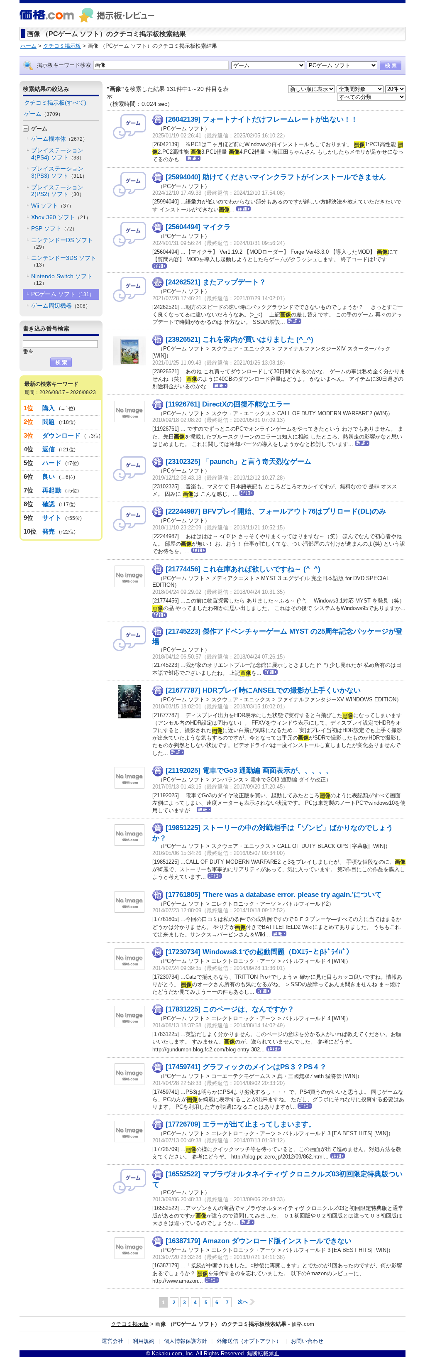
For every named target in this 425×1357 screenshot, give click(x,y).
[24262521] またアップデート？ (216, 282)
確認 (48, 503)
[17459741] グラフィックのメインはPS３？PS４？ (246, 1067)
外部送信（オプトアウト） (249, 1341)
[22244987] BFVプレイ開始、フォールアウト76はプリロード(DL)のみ (276, 511)
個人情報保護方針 (185, 1341)
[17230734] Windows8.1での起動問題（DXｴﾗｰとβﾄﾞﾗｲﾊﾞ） (259, 952)
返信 (48, 449)
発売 (48, 531)
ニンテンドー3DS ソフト (63, 261)
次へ (243, 1302)
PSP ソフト (54, 228)
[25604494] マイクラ (198, 227)
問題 (48, 421)
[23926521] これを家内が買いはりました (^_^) (239, 339)
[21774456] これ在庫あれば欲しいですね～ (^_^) (243, 569)
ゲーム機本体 (59, 138)
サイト (51, 517)
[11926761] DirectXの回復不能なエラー (228, 404)
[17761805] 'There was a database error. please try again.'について (274, 895)
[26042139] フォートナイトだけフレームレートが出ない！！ (262, 119)
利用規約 (143, 1341)
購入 (48, 408)
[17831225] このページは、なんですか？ (230, 1009)
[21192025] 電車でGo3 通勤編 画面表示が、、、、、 (249, 770)
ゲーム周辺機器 (60, 305)
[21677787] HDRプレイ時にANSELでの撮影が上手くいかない (263, 690)
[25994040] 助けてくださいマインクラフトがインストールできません (276, 177)
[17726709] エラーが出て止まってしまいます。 (240, 1124)
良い (48, 476)
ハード (51, 462)
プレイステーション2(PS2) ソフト (57, 191)
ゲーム (43, 113)
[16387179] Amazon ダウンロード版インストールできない (259, 1241)
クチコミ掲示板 (130, 1324)
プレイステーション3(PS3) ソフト (59, 172)
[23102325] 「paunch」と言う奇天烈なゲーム (238, 461)
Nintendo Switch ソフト (62, 279)
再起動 (51, 490)
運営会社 (112, 1341)
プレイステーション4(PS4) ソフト (57, 154)
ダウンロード (61, 435)
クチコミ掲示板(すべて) (55, 102)
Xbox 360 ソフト (61, 217)
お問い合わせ (307, 1341)
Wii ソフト (52, 205)
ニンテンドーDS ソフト (62, 243)
